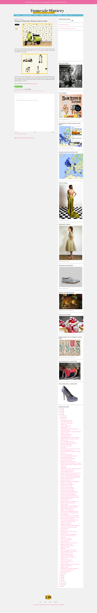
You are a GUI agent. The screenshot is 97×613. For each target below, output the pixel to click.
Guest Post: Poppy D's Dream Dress (67, 470)
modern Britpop (37, 50)
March (62, 581)
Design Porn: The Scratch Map (66, 565)
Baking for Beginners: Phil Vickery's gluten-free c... (70, 505)
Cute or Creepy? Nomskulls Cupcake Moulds (69, 455)
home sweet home (25, 90)
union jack (31, 90)
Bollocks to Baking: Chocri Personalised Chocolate (70, 564)
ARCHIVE (62, 604)
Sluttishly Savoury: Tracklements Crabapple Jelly (69, 568)
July (61, 575)
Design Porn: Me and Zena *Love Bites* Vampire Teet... (71, 431)
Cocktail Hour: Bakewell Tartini (66, 434)
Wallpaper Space (34, 83)
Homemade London (64, 504)
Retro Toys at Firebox (65, 528)
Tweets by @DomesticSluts (64, 24)
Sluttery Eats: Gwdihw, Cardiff (66, 444)
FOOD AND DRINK (27, 15)
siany (29, 90)
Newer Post (16, 132)
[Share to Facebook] (29, 89)
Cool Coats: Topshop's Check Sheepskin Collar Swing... (71, 451)
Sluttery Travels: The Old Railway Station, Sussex (69, 511)
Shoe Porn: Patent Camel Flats (66, 454)
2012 (61, 411)
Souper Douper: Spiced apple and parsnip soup (70, 428)
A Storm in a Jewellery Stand (66, 426)
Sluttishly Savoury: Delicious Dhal (67, 552)
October (62, 418)
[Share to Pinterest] (30, 89)
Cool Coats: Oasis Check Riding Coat (67, 487)
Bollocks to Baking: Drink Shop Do (67, 471)
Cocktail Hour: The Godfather (66, 538)
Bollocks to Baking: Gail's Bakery (67, 498)
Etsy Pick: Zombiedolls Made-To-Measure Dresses (70, 517)
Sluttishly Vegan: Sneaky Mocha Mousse (68, 458)
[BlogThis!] (26, 89)
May (61, 578)
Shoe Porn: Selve (64, 558)
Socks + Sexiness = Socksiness (66, 445)
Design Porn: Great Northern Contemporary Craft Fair (71, 468)
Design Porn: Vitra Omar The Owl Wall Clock (69, 534)
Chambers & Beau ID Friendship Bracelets (68, 492)
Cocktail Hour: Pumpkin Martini (66, 423)
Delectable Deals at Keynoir (66, 480)
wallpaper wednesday (40, 90)
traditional (33, 76)
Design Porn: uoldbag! (65, 547)
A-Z (71, 15)
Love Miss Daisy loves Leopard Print (67, 545)
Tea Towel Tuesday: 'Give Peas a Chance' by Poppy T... (70, 477)
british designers (19, 90)
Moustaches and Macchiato (66, 571)
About (50, 601)
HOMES (18, 15)
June (62, 577)
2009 (61, 586)
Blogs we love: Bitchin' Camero (66, 544)
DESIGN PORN (50, 15)
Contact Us (55, 601)
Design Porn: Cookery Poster (66, 559)
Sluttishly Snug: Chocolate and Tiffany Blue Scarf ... (70, 501)
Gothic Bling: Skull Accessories (66, 420)
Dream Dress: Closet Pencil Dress (67, 561)
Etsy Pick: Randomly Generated (66, 421)
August (62, 574)
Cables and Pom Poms (65, 541)
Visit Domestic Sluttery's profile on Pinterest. (67, 28)
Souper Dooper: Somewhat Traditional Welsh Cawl (70, 525)
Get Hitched (63, 453)
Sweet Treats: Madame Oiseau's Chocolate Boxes (70, 515)
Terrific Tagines (63, 467)
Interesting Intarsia (64, 532)
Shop (45, 601)
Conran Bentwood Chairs (65, 430)
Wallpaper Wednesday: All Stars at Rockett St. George (71, 473)
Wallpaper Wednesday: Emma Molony (68, 502)
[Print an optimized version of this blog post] (18, 87)
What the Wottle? (64, 530)
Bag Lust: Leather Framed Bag (66, 483)
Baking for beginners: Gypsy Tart (67, 508)
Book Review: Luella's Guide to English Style (69, 443)
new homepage (47, 2)
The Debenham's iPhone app (66, 522)
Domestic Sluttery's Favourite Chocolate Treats (69, 495)
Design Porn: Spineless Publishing (67, 555)
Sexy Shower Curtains (65, 500)
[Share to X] (27, 89)
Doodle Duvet (63, 537)
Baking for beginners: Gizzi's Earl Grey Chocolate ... (70, 497)
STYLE (35, 15)
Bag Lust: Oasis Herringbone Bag (67, 450)
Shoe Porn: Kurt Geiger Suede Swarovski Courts (70, 474)
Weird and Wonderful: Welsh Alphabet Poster (69, 491)
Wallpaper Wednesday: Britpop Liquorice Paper (30, 21)
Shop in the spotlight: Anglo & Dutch (67, 441)
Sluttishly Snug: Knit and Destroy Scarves (68, 461)
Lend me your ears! (64, 440)
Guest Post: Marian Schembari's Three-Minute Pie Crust (71, 464)
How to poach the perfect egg (66, 457)
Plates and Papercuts (65, 514)
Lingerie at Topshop (64, 427)
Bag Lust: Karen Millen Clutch (66, 540)
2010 (61, 414)
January (62, 584)
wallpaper (35, 90)
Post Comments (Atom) (22, 133)
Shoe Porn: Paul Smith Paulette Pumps (68, 535)
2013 (61, 409)
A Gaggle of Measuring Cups (66, 524)
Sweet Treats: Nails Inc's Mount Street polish (69, 507)
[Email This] (25, 89)
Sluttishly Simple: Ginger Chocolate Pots (68, 494)
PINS (66, 15)
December (63, 415)
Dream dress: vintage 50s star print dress (68, 549)
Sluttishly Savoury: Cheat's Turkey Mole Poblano (69, 512)
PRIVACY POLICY (55, 604)
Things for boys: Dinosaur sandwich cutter (68, 557)
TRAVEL (42, 15)
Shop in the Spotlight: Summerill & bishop (68, 551)
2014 (61, 408)
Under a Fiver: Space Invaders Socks (67, 490)
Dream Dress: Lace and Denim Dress (67, 569)
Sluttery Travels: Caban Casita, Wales (67, 488)
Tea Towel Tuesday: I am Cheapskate (67, 518)
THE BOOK (59, 15)
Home (35, 132)
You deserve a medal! (65, 433)
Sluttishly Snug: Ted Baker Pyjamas (67, 484)
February (62, 583)
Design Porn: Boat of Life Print (66, 485)
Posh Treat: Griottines (65, 562)
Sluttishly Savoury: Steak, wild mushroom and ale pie (70, 448)
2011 (61, 412)
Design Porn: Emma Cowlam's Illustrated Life (69, 542)
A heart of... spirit (64, 465)
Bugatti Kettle (63, 548)
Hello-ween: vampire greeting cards (67, 478)
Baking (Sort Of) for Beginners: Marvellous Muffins (70, 481)
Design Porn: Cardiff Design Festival (67, 510)
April (62, 580)
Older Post (53, 132)
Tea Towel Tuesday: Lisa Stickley (66, 554)
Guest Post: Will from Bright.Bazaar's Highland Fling (70, 475)
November (63, 417)
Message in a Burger (64, 567)
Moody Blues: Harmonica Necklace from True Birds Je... (71, 463)
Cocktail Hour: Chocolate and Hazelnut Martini (69, 520)
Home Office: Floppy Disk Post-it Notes (68, 521)
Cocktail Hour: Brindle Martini (66, 460)
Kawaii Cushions (64, 447)
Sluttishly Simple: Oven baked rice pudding (69, 531)
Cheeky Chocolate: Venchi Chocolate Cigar (69, 527)
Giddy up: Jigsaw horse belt (66, 435)
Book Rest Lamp (64, 424)
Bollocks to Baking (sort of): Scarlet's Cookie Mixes (70, 437)
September (63, 572)
